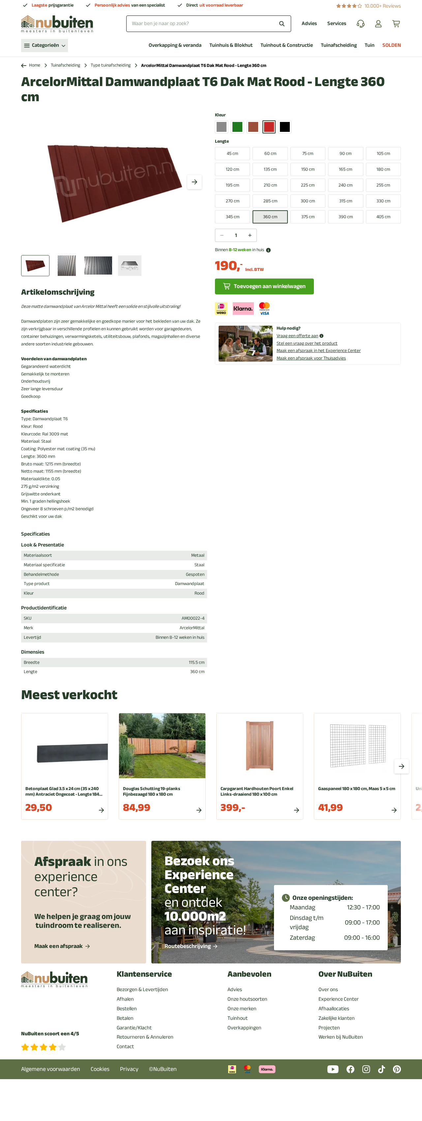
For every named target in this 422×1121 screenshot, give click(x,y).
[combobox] (208, 23)
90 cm (345, 153)
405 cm (383, 216)
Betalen (125, 1018)
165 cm (345, 169)
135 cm (270, 169)
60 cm (270, 153)
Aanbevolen (249, 974)
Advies (309, 23)
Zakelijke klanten (336, 1018)
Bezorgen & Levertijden (142, 989)
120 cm (232, 169)
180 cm (383, 169)
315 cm (345, 200)
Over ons (328, 989)
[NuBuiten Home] (57, 23)
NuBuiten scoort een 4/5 (50, 1034)
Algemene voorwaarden (50, 1069)
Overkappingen (244, 1028)
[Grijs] (221, 126)
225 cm (308, 185)
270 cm (232, 200)
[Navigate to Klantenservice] (361, 24)
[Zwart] (284, 126)
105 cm (383, 153)
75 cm (307, 153)
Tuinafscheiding (339, 45)
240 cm (345, 185)
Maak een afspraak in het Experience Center (319, 350)
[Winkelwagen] (396, 23)
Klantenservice (144, 974)
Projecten (329, 1028)
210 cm (270, 185)
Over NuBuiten (345, 974)
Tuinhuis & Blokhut (231, 45)
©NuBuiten (163, 1069)
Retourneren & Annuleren (145, 1037)
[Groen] (237, 126)
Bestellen (127, 1009)
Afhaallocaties (333, 1009)
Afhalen (125, 999)
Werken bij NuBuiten (340, 1037)
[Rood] (269, 126)
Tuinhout (237, 1018)
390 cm (346, 216)
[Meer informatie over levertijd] (268, 250)
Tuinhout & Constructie (286, 45)
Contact (125, 1046)
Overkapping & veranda (175, 45)
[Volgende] (194, 182)
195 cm (232, 185)
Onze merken (241, 1009)
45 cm (232, 153)
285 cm (270, 200)
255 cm (383, 185)
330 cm (383, 200)
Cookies (100, 1069)
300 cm (308, 200)
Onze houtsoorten (247, 999)
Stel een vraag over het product (307, 343)
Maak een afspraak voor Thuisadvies (311, 358)
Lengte (222, 141)
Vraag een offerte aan (297, 336)
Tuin (370, 45)
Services (336, 23)
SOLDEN (391, 45)
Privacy (129, 1069)
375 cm (308, 216)
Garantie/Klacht (134, 1028)
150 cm (308, 169)
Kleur (220, 115)
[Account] (378, 23)
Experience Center (338, 999)
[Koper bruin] (253, 126)
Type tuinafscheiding (111, 65)
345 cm (232, 216)
